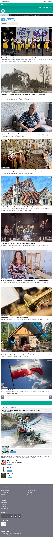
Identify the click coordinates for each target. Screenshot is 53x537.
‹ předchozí (2, 397)
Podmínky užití (16, 533)
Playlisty (33, 15)
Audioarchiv (45, 7)
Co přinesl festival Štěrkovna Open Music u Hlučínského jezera (18, 243)
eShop (2, 496)
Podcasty (3, 506)
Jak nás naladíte (31, 490)
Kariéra (28, 496)
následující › (50, 397)
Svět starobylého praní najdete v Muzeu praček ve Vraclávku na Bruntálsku (21, 170)
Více (49, 15)
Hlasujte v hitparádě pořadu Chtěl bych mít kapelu (14, 317)
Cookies (3, 533)
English (22, 533)
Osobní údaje (9, 533)
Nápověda (29, 492)
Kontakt (29, 498)
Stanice (3, 494)
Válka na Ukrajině (5, 490)
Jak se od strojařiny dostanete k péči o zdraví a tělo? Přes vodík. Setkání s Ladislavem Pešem (26, 133)
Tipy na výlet (10, 19)
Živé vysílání (4, 502)
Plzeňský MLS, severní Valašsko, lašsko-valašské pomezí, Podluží (18, 57)
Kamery (50, 7)
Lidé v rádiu (30, 494)
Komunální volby (5, 492)
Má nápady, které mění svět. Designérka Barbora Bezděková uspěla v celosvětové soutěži (25, 280)
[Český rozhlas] (5, 1)
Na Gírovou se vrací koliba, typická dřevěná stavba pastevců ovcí (18, 353)
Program (39, 7)
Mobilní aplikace (5, 508)
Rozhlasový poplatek (32, 500)
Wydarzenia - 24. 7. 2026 (7, 389)
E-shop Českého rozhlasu (9, 407)
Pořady (19, 15)
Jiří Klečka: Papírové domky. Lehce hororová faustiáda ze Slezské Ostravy (21, 206)
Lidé (38, 15)
